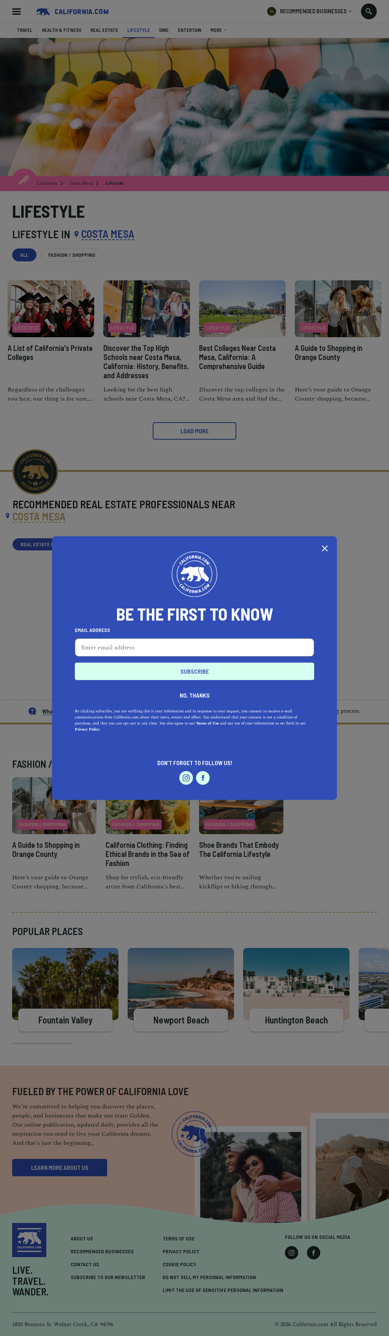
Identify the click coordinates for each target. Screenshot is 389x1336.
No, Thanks (195, 694)
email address (92, 629)
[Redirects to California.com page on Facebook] (203, 777)
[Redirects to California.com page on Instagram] (186, 777)
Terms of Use (207, 723)
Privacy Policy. (88, 729)
